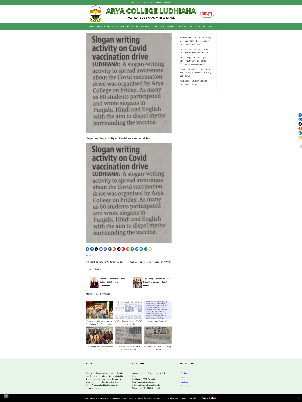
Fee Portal (185, 373)
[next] (170, 282)
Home (91, 26)
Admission (136, 2)
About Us (101, 26)
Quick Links (200, 26)
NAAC (155, 26)
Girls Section (112, 26)
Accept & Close (208, 398)
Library (184, 377)
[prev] (87, 282)
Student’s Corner (185, 26)
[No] (299, 398)
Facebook (185, 386)
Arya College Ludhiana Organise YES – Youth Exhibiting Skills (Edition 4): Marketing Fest (194, 60)
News (91, 256)
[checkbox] (6, 395)
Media (158, 2)
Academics (145, 26)
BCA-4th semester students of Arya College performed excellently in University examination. (196, 40)
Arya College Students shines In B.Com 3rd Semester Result (157, 280)
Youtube (184, 382)
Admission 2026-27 (129, 26)
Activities (171, 26)
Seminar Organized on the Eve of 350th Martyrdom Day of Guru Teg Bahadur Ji (195, 72)
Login (210, 26)
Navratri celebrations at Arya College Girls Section (112, 280)
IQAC (163, 26)
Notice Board (148, 2)
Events (146, 286)
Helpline (166, 2)
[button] (87, 249)
